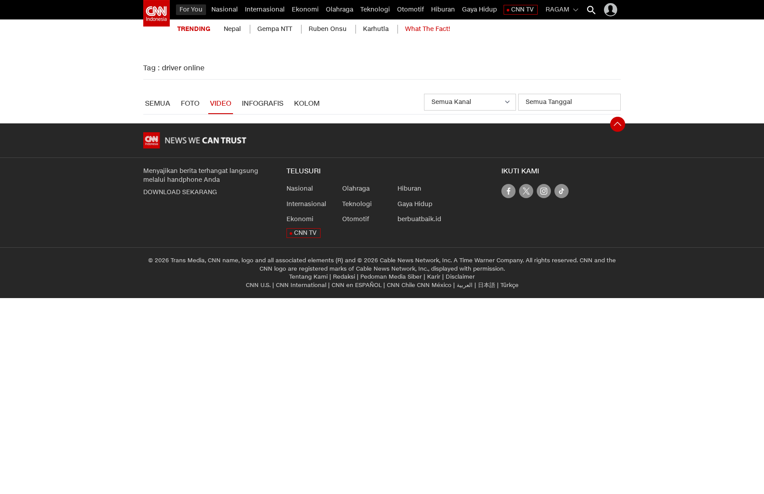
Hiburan (443, 9)
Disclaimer (460, 277)
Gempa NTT (274, 29)
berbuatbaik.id (419, 219)
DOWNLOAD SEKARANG (180, 192)
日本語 (486, 285)
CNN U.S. (258, 285)
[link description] (156, 13)
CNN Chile (401, 285)
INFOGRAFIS (262, 103)
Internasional (265, 9)
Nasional (224, 9)
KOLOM (307, 103)
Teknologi (375, 9)
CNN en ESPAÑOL (357, 285)
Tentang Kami (308, 277)
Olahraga (339, 9)
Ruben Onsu (328, 29)
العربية (465, 285)
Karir (433, 277)
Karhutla (376, 29)
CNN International (301, 285)
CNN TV (522, 9)
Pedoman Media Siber (391, 277)
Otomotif (410, 9)
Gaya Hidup (479, 9)
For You (191, 9)
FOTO (190, 103)
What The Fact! (427, 29)
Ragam (557, 9)
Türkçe (509, 285)
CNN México (434, 285)
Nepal (232, 29)
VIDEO (220, 103)
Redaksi (344, 277)
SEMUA (157, 103)
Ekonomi (305, 9)
